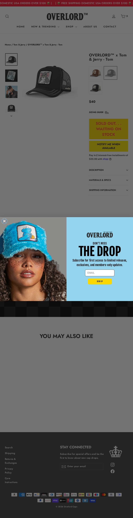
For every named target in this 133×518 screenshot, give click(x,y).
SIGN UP (100, 281)
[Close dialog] (4, 221)
